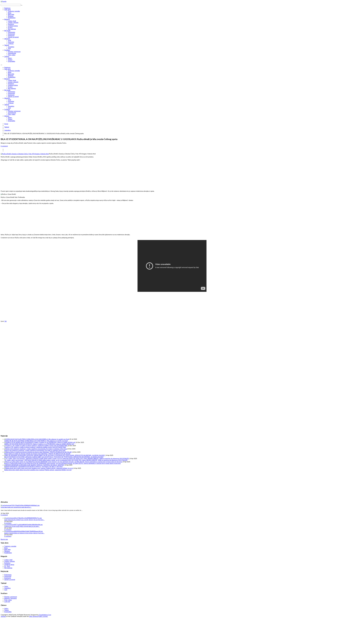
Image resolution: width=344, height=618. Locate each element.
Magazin (7, 79)
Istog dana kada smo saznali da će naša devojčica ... (16, 507)
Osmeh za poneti (13, 96)
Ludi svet (7, 601)
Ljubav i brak (12, 80)
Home (6, 124)
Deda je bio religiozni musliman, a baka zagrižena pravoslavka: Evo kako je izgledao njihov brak (34, 450)
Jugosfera (11, 106)
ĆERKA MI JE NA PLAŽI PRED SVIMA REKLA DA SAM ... (22, 526)
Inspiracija (11, 95)
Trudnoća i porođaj (14, 70)
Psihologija (11, 91)
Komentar (11, 101)
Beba (9, 72)
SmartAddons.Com (45, 615)
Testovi (10, 119)
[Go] (21, 5)
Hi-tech (10, 87)
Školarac (11, 75)
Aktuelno (7, 98)
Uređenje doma (13, 85)
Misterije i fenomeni (10, 598)
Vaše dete (7, 69)
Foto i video (11, 114)
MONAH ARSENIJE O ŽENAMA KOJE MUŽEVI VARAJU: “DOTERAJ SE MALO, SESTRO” (33, 466)
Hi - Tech (7, 566)
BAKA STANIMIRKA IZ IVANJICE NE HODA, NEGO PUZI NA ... (24, 533)
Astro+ (10, 117)
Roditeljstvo (11, 77)
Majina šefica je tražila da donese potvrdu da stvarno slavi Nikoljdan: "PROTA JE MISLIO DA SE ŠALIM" (37, 453)
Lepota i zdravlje (13, 82)
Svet (9, 108)
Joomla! (3, 616)
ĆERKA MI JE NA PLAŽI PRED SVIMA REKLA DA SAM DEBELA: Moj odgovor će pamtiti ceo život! (36, 441)
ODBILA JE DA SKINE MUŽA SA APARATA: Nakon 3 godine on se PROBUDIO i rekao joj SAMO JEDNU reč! (39, 444)
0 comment (4, 146)
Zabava (6, 116)
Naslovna (7, 67)
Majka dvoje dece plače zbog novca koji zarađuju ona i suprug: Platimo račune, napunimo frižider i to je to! (37, 470)
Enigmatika (11, 121)
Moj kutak (7, 90)
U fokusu (11, 103)
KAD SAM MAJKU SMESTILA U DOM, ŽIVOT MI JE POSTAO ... (24, 520)
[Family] (3, 1)
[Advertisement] (172, 174)
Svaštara (7, 109)
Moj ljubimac (12, 88)
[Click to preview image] (25, 154)
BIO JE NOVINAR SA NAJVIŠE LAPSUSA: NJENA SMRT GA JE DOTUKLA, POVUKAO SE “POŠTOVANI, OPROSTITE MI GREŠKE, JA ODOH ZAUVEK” (54, 457)
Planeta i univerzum (14, 111)
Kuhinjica (11, 83)
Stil (5, 321)
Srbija (6, 586)
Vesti (9, 100)
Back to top (4, 539)
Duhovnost (11, 93)
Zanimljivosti (12, 112)
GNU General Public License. (38, 616)
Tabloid (6, 104)
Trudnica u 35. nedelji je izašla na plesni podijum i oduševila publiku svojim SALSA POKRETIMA (35, 447)
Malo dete (11, 74)
